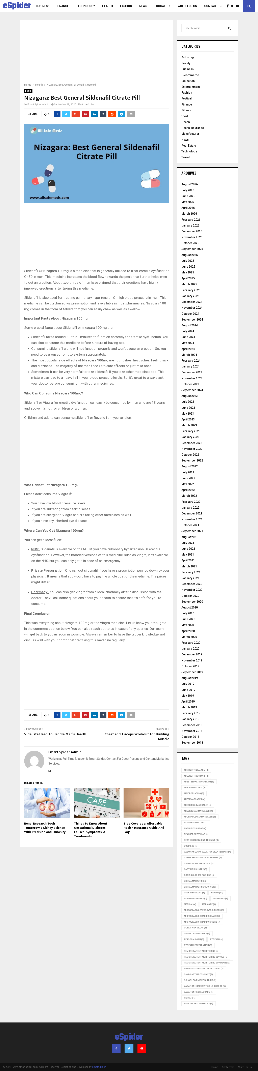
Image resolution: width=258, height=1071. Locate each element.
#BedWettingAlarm (196, 770)
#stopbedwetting (195, 823)
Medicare (209, 904)
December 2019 (191, 654)
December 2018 (191, 725)
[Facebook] (229, 6)
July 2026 (187, 190)
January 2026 (190, 225)
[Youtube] (238, 6)
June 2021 (188, 548)
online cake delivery (197, 933)
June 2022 (188, 478)
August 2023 (189, 395)
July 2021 (187, 542)
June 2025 (188, 266)
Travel (185, 157)
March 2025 (189, 284)
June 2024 (188, 337)
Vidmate (190, 998)
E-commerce (190, 75)
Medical (190, 904)
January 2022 (190, 507)
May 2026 (187, 202)
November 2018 (191, 731)
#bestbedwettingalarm (199, 782)
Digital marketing (195, 881)
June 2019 (188, 689)
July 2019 (187, 683)
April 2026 (188, 207)
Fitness (186, 110)
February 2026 (190, 219)
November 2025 (191, 237)
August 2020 (189, 607)
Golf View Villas (194, 893)
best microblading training (201, 840)
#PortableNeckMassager (200, 817)
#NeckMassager (194, 799)
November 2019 (191, 660)
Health (107, 6)
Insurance (220, 898)
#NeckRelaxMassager (197, 805)
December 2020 (191, 584)
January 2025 (190, 296)
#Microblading (194, 793)
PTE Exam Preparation (198, 945)
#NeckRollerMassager (198, 811)
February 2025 (190, 290)
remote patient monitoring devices (206, 957)
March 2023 (189, 425)
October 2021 (190, 525)
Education (162, 6)
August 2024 (189, 325)
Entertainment (190, 86)
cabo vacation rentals (198, 863)
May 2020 (187, 625)
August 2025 (189, 255)
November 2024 (191, 307)
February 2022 (190, 501)
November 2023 (191, 378)
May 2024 (187, 343)
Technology (85, 6)
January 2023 (190, 437)
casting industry (195, 869)
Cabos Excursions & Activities (203, 858)
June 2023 (188, 407)
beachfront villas (196, 834)
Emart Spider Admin (38, 104)
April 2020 (188, 631)
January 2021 (190, 578)
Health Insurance (192, 127)
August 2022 (189, 466)
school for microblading (200, 980)
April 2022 (188, 490)
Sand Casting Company (198, 974)
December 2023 (191, 372)
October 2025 (190, 243)
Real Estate (188, 145)
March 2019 (189, 707)
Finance (63, 6)
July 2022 (187, 472)
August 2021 (189, 537)
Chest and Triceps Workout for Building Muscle (137, 736)
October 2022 (190, 454)
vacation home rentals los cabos (205, 986)
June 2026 (188, 196)
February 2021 (190, 572)
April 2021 (188, 560)
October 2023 (190, 384)
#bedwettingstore (196, 776)
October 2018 (190, 736)
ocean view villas (195, 928)
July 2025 (187, 260)
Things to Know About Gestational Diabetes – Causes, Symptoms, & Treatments (91, 830)
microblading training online (202, 922)
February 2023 (190, 431)
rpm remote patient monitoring (204, 969)
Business (43, 6)
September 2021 (192, 531)
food (184, 116)
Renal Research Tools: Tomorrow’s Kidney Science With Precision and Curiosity (45, 828)
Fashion (126, 6)
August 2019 (189, 678)
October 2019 (190, 666)
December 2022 (191, 443)
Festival (186, 98)
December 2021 (191, 513)
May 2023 (187, 413)
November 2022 (191, 448)
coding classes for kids (199, 875)
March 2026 (189, 213)
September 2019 (192, 672)
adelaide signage (195, 828)
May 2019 (187, 695)
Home (214, 1067)
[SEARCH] (229, 28)
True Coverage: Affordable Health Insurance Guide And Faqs (144, 828)
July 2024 (187, 331)
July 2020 (187, 613)
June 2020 (188, 619)
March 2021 (189, 566)
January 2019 (190, 719)
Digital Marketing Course (200, 887)
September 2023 (192, 390)
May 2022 (187, 484)
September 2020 (192, 601)
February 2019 (190, 713)
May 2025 (187, 272)
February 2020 (190, 642)
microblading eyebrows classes (204, 910)
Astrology (188, 57)
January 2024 (190, 366)
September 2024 (192, 319)
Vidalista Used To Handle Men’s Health (55, 734)
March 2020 (189, 636)
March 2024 (189, 354)
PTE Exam (216, 939)
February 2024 (190, 360)
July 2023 (187, 401)
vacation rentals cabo (198, 992)
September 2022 (192, 460)
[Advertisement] (96, 54)
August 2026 (189, 184)
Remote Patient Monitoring (201, 951)
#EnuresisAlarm (195, 787)
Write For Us (187, 6)
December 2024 (191, 301)
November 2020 (191, 589)
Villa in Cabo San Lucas (198, 1004)
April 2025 (188, 278)
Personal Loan (194, 939)
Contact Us (213, 6)
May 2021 (187, 554)
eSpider (17, 6)
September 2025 (192, 248)
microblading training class (202, 916)
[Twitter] (233, 6)
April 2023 (188, 419)
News (143, 6)
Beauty (185, 63)
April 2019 (188, 701)
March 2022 (189, 495)
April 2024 (188, 349)
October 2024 (190, 313)
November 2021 (191, 519)
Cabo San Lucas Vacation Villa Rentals (207, 852)
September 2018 (192, 742)
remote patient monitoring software (207, 963)
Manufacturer (190, 133)
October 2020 (190, 595)
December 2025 (191, 231)
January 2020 (190, 648)
